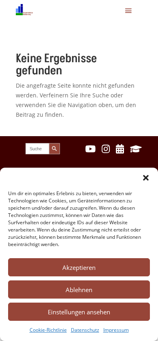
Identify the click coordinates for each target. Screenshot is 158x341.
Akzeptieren (79, 267)
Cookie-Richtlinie (48, 329)
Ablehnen (79, 290)
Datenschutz (85, 329)
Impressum (116, 329)
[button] (146, 178)
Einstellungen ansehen (79, 312)
